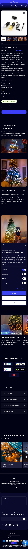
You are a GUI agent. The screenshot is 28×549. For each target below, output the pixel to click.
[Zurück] (2, 1)
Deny (14, 302)
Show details (20, 288)
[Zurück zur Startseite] (2, 43)
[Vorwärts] (26, 1)
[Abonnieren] (24, 519)
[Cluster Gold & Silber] (11, 452)
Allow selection (14, 298)
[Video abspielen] (14, 146)
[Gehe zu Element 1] (9, 39)
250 (4, 83)
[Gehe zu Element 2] (15, 39)
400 (10, 83)
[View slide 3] (15, 487)
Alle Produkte (14, 43)
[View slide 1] (11, 487)
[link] (11, 325)
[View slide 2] (13, 487)
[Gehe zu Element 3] (20, 39)
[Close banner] (25, 245)
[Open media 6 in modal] (24, 13)
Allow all (14, 293)
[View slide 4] (16, 487)
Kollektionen (6, 43)
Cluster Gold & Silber (8, 464)
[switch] (24, 274)
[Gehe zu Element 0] (3, 39)
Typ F (4, 96)
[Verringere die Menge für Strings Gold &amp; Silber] (3, 107)
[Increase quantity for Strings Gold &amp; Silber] (9, 107)
